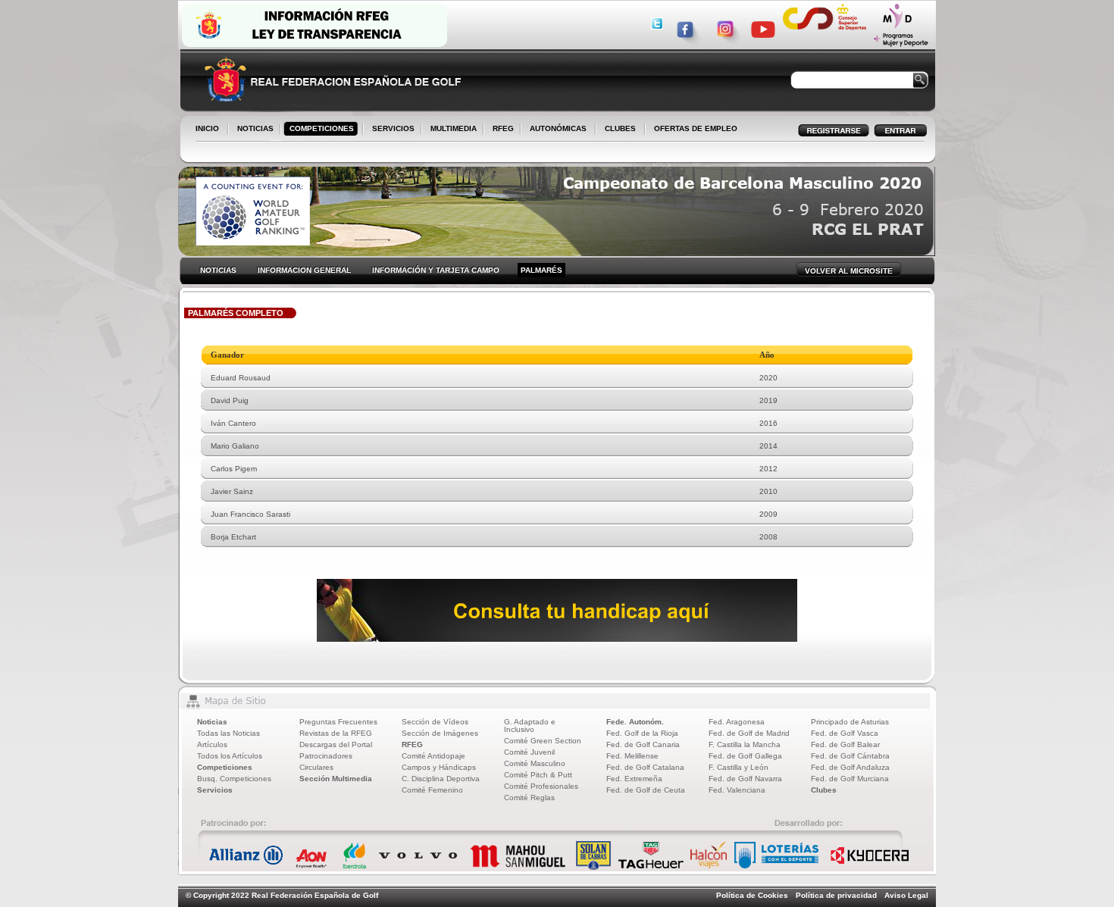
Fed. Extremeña (634, 778)
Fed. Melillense (632, 756)
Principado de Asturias (850, 722)
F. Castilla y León (738, 767)
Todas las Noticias (228, 733)
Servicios (215, 790)
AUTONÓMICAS (558, 128)
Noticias (212, 722)
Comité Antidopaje (433, 756)
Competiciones (224, 767)
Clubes (824, 790)
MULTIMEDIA (450, 129)
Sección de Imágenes (440, 733)
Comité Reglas (529, 797)
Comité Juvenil (529, 752)
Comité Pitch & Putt (538, 775)
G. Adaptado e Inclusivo (529, 725)
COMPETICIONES (321, 128)
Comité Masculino (534, 763)
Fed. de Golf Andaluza (850, 767)
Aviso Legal (906, 895)
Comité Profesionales (541, 786)
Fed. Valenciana (737, 790)
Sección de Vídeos (435, 722)
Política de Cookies (752, 895)
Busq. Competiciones (234, 778)
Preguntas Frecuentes (338, 722)
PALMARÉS (541, 270)
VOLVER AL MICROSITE (849, 271)
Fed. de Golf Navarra (745, 778)
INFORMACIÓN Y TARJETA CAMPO (435, 270)
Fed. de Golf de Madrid (749, 733)
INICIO (207, 128)
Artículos (212, 744)
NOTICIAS (252, 129)
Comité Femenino (432, 790)
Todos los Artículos (229, 756)
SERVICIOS (390, 129)
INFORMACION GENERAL (304, 270)
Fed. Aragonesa (737, 722)
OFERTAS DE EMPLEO (695, 128)
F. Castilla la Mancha (745, 744)
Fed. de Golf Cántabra (850, 756)
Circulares (316, 767)
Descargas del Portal (335, 744)
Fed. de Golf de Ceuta (645, 790)
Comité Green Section (542, 741)
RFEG (500, 129)
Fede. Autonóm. (635, 722)
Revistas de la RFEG (335, 733)
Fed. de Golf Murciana (850, 778)
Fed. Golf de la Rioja (642, 733)
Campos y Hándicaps (439, 767)
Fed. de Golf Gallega (745, 756)
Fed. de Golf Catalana (645, 767)
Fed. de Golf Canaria (643, 744)
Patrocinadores (325, 756)
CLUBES (620, 128)
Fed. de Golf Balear (845, 744)
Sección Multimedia (335, 778)
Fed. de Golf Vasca (844, 733)
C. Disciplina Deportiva (441, 778)
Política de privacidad (836, 895)
